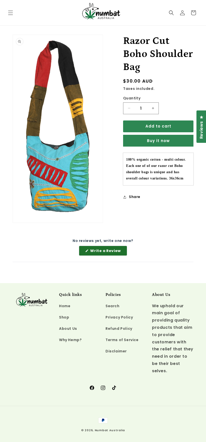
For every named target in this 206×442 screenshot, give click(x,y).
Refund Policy (119, 328)
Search (113, 305)
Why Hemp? (70, 339)
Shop (64, 317)
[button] (10, 12)
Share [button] (134, 196)
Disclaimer (116, 351)
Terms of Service (122, 339)
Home (64, 305)
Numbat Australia (110, 430)
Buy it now (158, 140)
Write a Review (108, 252)
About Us (68, 328)
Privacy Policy (119, 317)
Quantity (131, 98)
